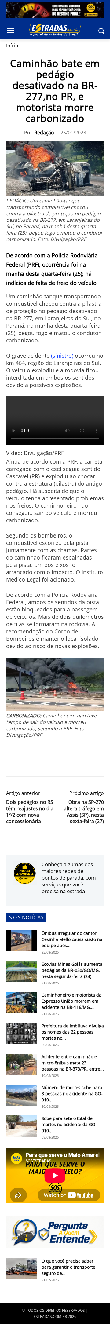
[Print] (68, 764)
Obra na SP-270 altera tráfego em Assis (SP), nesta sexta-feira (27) (84, 812)
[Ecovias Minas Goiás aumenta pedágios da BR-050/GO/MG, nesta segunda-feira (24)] (21, 971)
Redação (44, 132)
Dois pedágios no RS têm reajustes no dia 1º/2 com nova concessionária (29, 812)
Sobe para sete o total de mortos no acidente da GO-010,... (69, 1124)
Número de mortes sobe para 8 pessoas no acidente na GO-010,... (72, 1094)
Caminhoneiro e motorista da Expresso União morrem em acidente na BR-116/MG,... (71, 1001)
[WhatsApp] (40, 764)
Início (12, 45)
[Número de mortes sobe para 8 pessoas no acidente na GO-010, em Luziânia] (21, 1095)
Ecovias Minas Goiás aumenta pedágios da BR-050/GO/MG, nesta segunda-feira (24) (72, 970)
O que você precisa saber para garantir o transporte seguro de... (68, 1267)
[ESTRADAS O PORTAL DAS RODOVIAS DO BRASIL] (55, 29)
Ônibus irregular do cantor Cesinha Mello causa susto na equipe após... (72, 939)
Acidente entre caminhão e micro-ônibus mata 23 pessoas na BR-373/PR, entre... (73, 1063)
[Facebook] (12, 764)
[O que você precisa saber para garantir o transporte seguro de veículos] (21, 1268)
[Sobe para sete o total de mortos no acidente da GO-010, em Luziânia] (21, 1126)
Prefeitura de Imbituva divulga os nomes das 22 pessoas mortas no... (73, 1032)
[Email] (54, 764)
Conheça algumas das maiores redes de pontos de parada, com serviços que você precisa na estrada (69, 878)
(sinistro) (62, 355)
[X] (26, 764)
